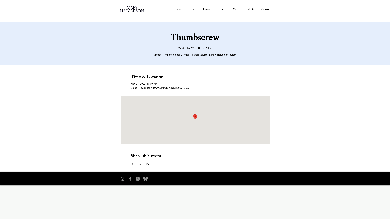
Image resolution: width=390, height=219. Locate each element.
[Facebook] (130, 179)
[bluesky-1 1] (145, 179)
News (192, 9)
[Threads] (138, 179)
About (178, 9)
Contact (265, 9)
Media (250, 9)
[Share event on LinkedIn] (147, 164)
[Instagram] (122, 179)
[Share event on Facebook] (132, 164)
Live (221, 9)
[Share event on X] (139, 164)
